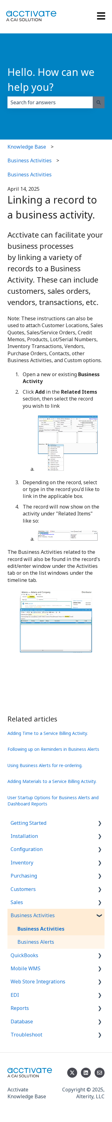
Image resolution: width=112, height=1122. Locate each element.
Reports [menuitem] (20, 1008)
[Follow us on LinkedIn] (86, 1073)
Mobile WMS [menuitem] (25, 968)
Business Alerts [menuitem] (35, 941)
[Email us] (100, 1073)
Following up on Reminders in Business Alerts (53, 749)
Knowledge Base (26, 146)
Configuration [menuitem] (27, 849)
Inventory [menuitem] (22, 862)
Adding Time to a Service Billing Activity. (47, 733)
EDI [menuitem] (15, 995)
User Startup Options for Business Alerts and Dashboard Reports (53, 801)
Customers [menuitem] (23, 889)
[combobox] (50, 102)
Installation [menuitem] (24, 836)
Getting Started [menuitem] (28, 822)
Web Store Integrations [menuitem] (38, 981)
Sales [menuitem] (17, 902)
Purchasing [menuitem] (24, 875)
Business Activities (29, 160)
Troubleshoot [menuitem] (26, 1034)
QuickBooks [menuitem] (24, 955)
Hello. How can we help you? (51, 79)
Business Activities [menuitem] (33, 915)
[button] (100, 823)
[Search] (99, 102)
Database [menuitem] (22, 1021)
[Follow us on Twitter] (72, 1073)
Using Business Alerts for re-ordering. (44, 765)
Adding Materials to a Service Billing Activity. (51, 781)
